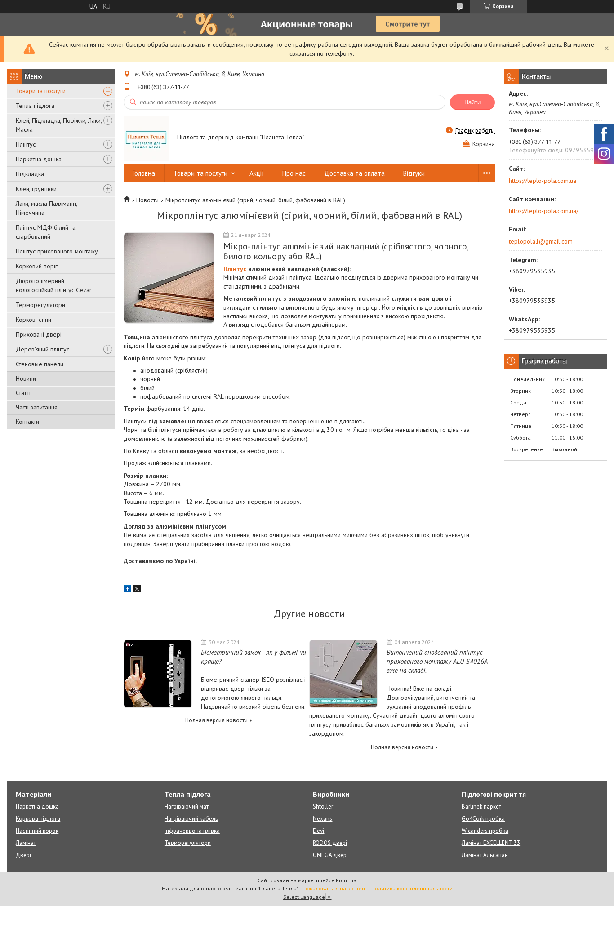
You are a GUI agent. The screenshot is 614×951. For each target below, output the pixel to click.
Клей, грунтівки (36, 189)
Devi (318, 831)
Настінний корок (37, 831)
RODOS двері (330, 843)
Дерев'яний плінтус (42, 349)
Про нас (294, 173)
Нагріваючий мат (187, 806)
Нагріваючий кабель (191, 818)
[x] (137, 590)
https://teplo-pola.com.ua (542, 181)
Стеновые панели (39, 364)
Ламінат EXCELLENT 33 (491, 843)
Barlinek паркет (481, 806)
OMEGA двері (330, 855)
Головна (144, 173)
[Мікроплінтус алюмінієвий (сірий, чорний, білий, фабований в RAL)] (169, 278)
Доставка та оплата (354, 173)
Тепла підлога (35, 106)
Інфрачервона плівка (192, 831)
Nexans (322, 818)
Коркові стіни (33, 320)
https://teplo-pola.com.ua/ (543, 211)
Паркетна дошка (39, 159)
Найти (472, 102)
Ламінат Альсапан (485, 855)
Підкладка (30, 174)
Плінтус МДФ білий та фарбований (46, 231)
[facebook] (127, 590)
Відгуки (414, 173)
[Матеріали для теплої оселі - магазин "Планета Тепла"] (146, 138)
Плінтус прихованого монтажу (57, 251)
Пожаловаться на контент (334, 888)
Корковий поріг (37, 266)
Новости (147, 200)
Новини (26, 378)
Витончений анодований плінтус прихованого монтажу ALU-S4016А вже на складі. (437, 661)
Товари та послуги (41, 91)
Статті (23, 393)
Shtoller (323, 806)
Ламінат (26, 843)
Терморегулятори (40, 305)
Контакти (27, 422)
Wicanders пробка (485, 831)
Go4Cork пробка (483, 818)
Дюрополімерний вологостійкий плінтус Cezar (54, 285)
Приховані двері (39, 334)
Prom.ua (346, 880)
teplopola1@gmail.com (541, 241)
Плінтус (26, 144)
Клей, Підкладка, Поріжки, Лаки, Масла (59, 124)
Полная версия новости (216, 720)
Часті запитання (37, 407)
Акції (256, 173)
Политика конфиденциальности (412, 888)
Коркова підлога (38, 818)
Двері (23, 855)
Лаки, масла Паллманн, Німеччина (46, 208)
